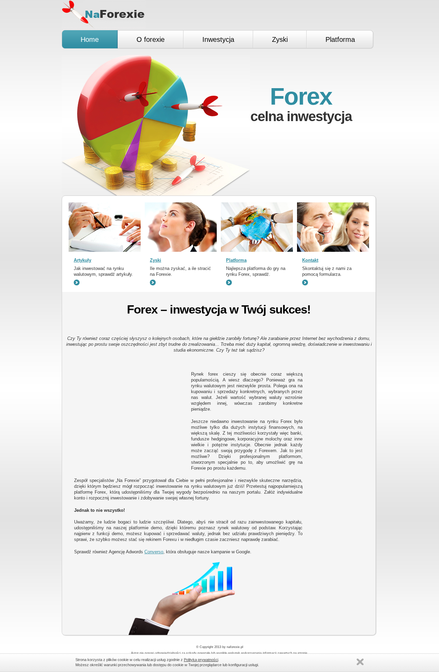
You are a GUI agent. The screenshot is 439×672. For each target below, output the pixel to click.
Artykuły (82, 260)
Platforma (236, 260)
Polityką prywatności (201, 660)
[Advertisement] (219, 362)
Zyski (155, 260)
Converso (153, 551)
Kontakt (310, 260)
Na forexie (104, 14)
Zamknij (360, 662)
